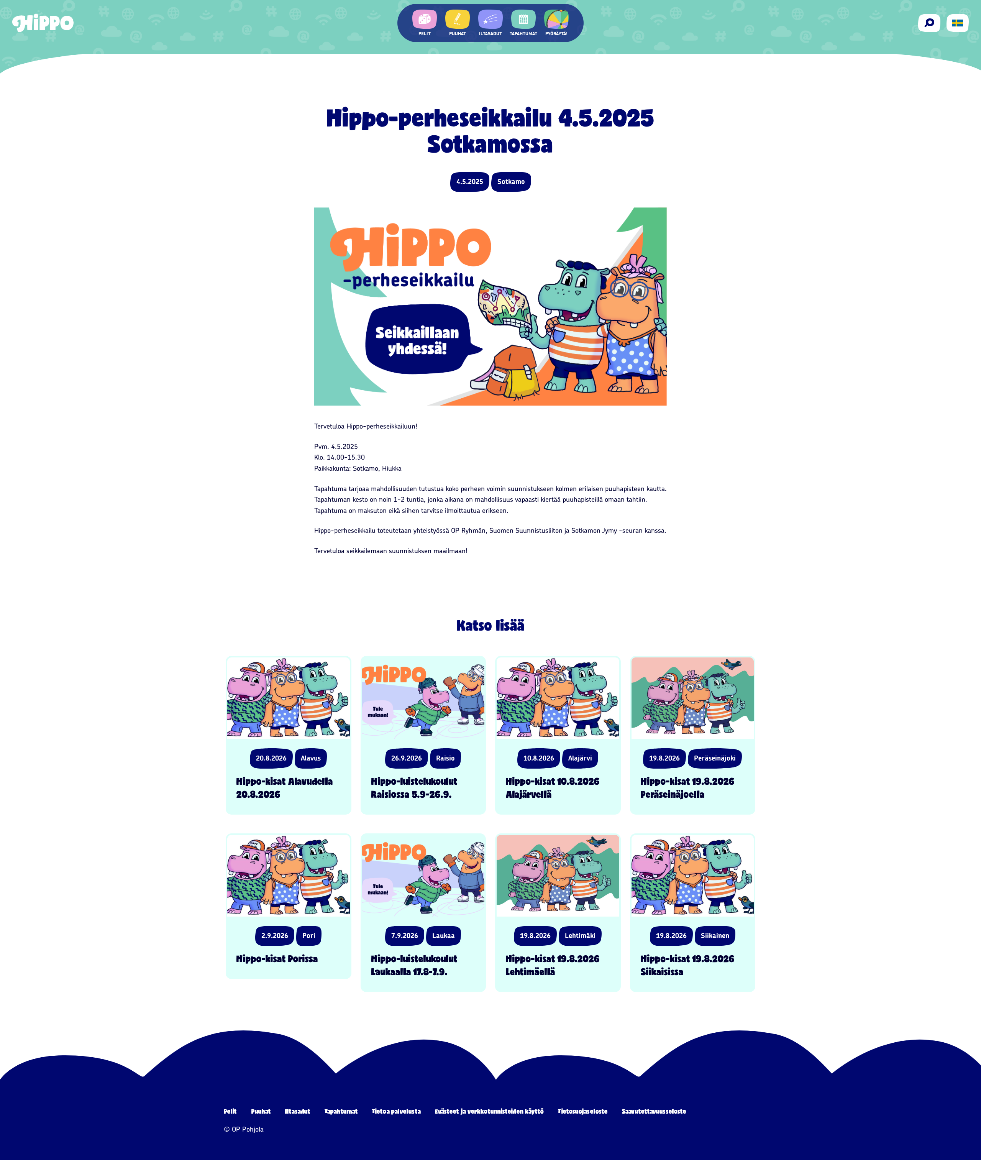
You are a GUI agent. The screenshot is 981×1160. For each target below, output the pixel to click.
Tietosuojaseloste (583, 1111)
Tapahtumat (341, 1111)
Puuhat (261, 1111)
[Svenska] (958, 23)
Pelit (230, 1111)
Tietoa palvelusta (396, 1111)
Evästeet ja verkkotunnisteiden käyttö (489, 1111)
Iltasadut (297, 1111)
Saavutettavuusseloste (654, 1111)
